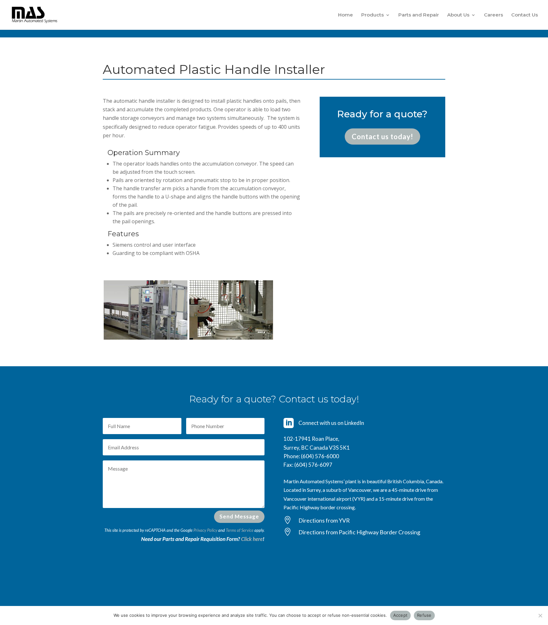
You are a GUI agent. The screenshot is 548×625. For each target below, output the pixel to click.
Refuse (424, 615)
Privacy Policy (205, 530)
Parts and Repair (418, 15)
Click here (252, 539)
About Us (458, 15)
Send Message (239, 516)
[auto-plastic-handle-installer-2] (145, 337)
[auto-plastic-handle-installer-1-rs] (231, 337)
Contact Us (524, 15)
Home (345, 15)
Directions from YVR (324, 520)
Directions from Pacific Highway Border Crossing (359, 532)
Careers (493, 15)
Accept (400, 615)
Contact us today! (382, 136)
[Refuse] (540, 615)
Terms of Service (239, 530)
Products (372, 15)
